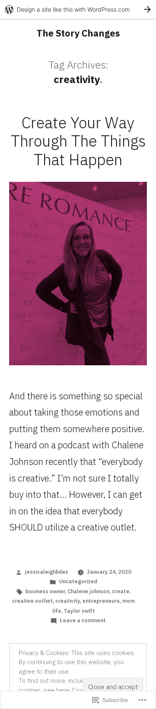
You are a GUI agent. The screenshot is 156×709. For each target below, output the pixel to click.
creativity (67, 600)
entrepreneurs (101, 600)
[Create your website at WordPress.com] (78, 9)
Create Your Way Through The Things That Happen (78, 140)
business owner (45, 591)
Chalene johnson (88, 591)
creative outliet (32, 600)
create (120, 591)
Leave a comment (83, 620)
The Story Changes (78, 33)
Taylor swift (79, 610)
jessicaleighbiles (46, 571)
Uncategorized (78, 581)
